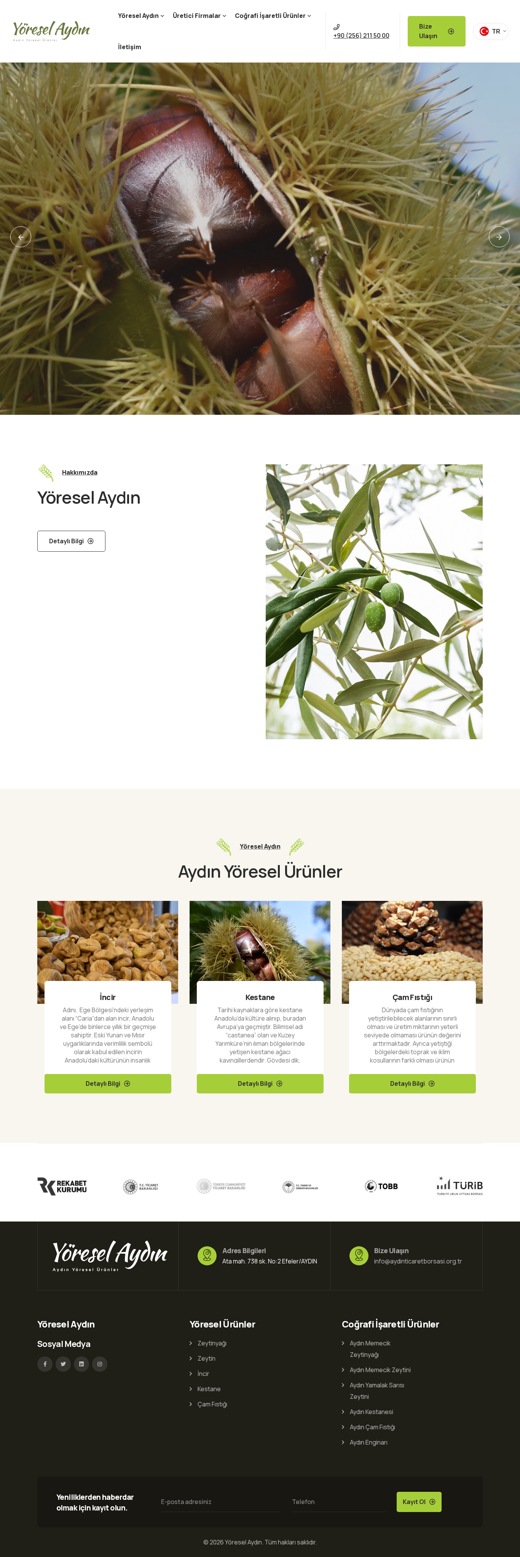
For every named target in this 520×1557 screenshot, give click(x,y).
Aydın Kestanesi (371, 1412)
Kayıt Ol (414, 1502)
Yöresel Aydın (138, 15)
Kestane (108, 997)
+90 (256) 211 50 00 (361, 35)
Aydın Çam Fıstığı (372, 1427)
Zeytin (206, 1358)
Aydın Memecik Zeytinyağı (370, 1349)
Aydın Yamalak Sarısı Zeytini (377, 1391)
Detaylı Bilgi (70, 328)
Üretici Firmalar (197, 15)
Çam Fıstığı (260, 997)
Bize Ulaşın (428, 31)
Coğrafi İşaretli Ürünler (270, 15)
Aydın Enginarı (369, 1442)
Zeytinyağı (412, 997)
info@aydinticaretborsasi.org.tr (418, 1261)
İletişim (129, 47)
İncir (203, 1373)
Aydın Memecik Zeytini (380, 1370)
